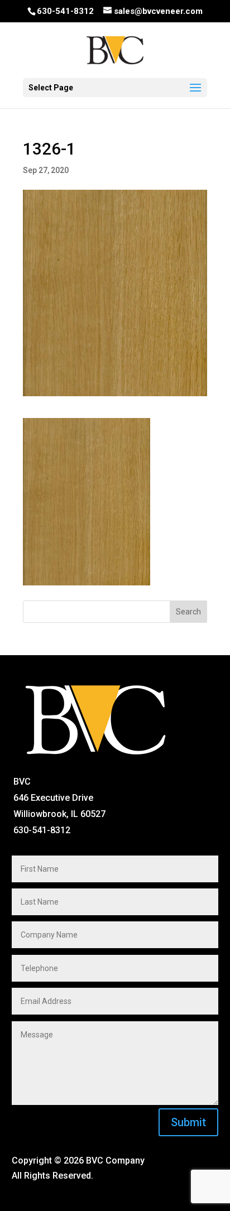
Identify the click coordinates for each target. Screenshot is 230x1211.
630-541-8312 (65, 11)
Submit (188, 1122)
